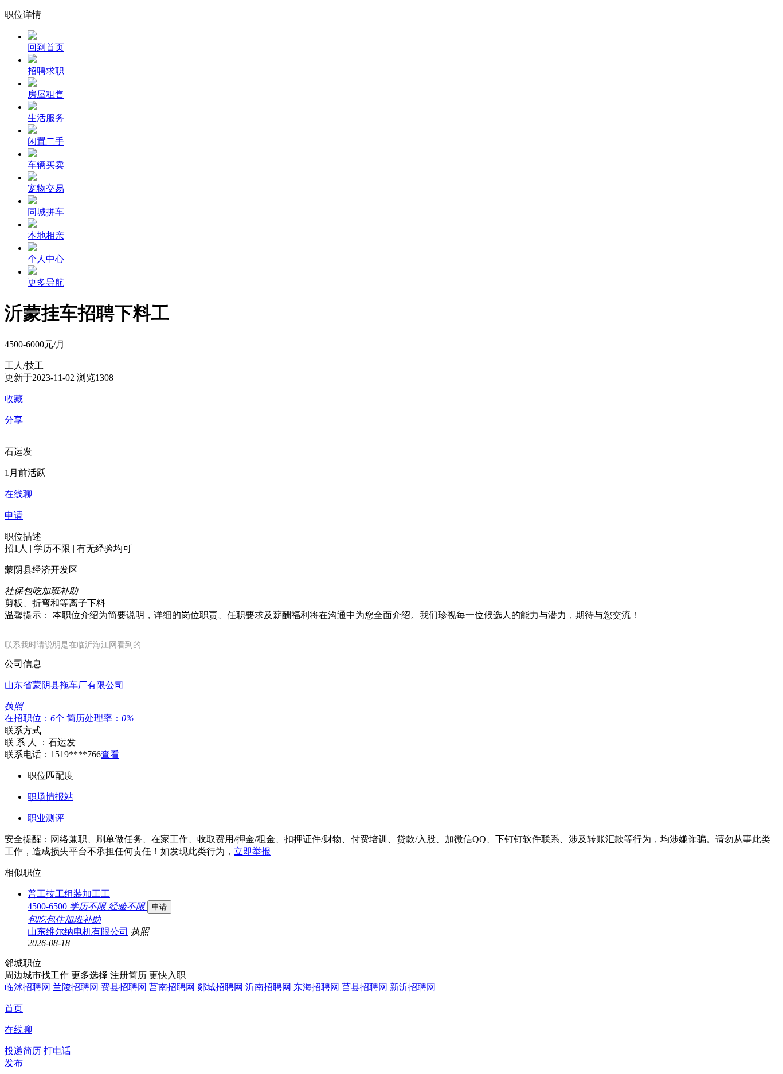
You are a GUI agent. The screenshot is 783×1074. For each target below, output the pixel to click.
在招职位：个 (35, 718)
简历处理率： (100, 718)
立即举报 (252, 851)
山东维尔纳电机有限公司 (78, 931)
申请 (159, 907)
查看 (110, 754)
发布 (14, 1063)
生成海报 (763, 985)
